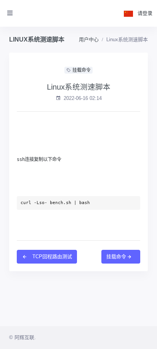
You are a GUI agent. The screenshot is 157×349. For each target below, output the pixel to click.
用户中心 (89, 39)
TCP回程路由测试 (51, 256)
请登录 (145, 13)
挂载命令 (116, 256)
